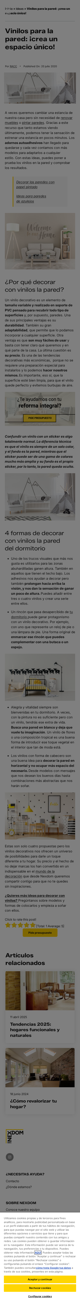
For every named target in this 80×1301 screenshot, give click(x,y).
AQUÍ (38, 1252)
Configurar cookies (40, 1296)
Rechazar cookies (40, 1287)
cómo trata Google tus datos (53, 1267)
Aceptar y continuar (40, 1279)
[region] (40, 1256)
